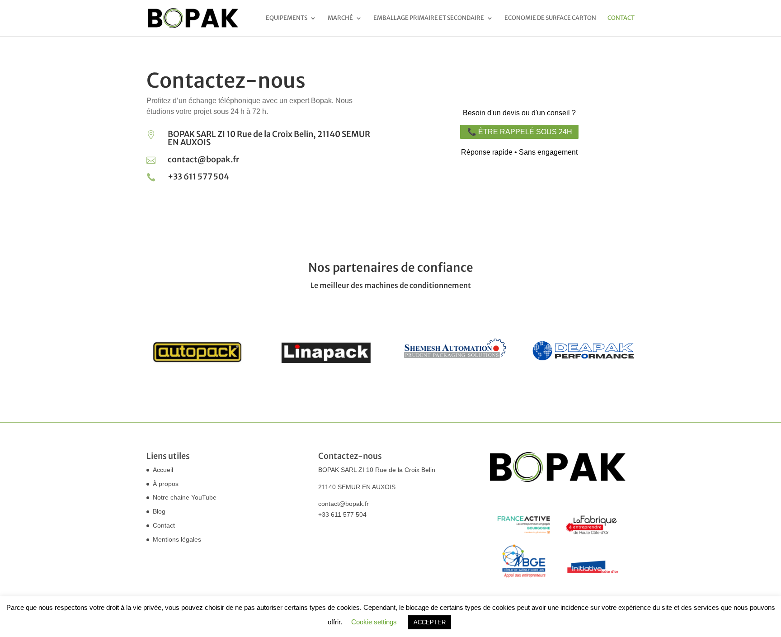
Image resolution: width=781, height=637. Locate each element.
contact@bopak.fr (343, 503)
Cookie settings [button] (374, 622)
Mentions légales (177, 539)
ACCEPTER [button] (430, 622)
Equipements (286, 18)
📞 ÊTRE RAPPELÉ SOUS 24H (519, 132)
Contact (621, 18)
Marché (340, 18)
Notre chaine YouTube (184, 497)
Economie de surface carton (550, 18)
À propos (166, 483)
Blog (159, 511)
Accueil (163, 469)
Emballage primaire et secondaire (428, 18)
